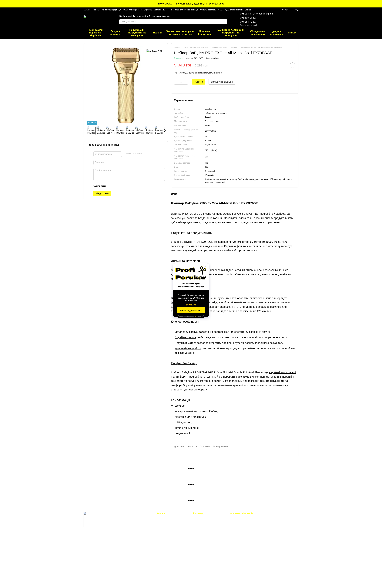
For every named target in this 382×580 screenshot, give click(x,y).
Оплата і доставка (208, 10)
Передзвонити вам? (248, 25)
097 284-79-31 (248, 21)
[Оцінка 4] (125, 186)
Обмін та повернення (132, 10)
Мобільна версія (93, 539)
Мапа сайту (198, 558)
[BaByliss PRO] (154, 51)
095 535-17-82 (248, 17)
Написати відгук (212, 58)
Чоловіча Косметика (204, 32)
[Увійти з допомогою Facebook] (145, 153)
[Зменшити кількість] (176, 81)
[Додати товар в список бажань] (292, 65)
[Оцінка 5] (130, 186)
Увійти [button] (182, 73)
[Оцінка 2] (116, 186)
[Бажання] (280, 19)
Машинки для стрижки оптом (230, 10)
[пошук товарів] (224, 21)
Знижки (291, 32)
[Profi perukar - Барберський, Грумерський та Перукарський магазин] (98, 519)
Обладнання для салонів (257, 32)
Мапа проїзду (271, 538)
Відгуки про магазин (152, 10)
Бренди (248, 10)
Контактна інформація (111, 10)
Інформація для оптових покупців (184, 10)
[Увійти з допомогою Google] (150, 153)
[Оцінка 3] (120, 186)
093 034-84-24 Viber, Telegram (256, 13)
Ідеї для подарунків (276, 32)
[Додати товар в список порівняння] (284, 65)
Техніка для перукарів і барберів (96, 33)
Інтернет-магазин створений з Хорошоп (99, 574)
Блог (165, 10)
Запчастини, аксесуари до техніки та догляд (180, 32)
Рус (286, 10)
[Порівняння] (288, 19)
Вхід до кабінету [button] (200, 517)
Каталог (87, 10)
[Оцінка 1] (111, 186)
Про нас (96, 10)
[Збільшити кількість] (186, 81)
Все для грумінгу (115, 32)
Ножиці (157, 32)
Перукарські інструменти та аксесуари (137, 33)
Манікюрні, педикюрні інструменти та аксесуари (230, 33)
